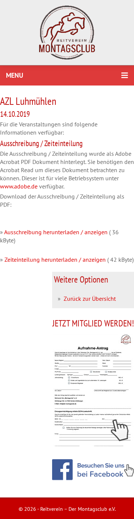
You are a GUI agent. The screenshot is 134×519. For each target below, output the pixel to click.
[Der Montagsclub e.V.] (67, 32)
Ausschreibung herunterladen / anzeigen (56, 232)
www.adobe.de (19, 186)
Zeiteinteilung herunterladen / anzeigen (55, 259)
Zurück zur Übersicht (90, 298)
